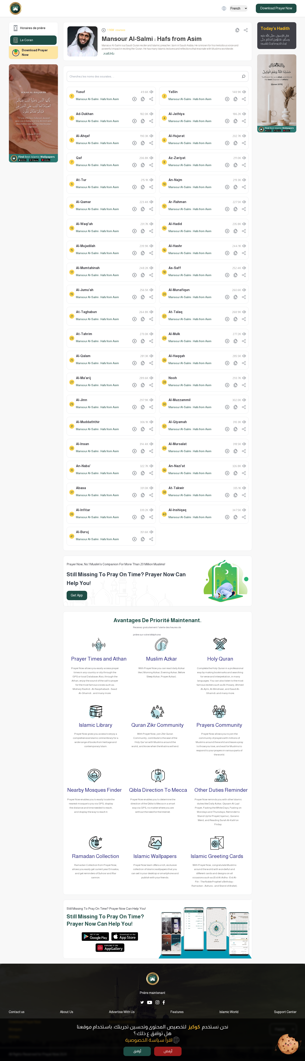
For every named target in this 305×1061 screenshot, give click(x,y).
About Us (66, 1012)
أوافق (137, 1051)
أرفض (168, 1051)
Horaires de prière (32, 28)
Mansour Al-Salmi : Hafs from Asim (97, 99)
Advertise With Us (122, 1012)
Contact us (16, 1012)
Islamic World (228, 1012)
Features (177, 1012)
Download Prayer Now (276, 8)
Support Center (285, 1012)
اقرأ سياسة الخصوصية (148, 1040)
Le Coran (26, 40)
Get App (77, 595)
